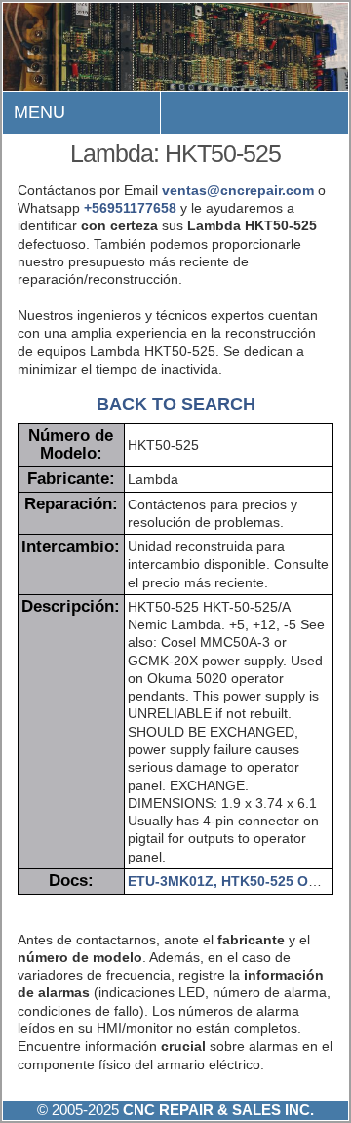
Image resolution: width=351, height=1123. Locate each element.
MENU (39, 112)
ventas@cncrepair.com (238, 190)
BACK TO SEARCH (176, 403)
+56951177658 (130, 208)
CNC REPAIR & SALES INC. (216, 1110)
